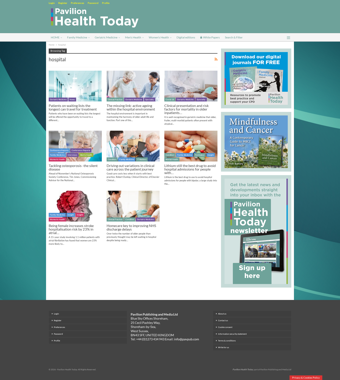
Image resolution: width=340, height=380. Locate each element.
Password (93, 2)
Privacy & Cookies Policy (306, 377)
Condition (112, 159)
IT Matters (141, 159)
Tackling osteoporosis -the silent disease (73, 167)
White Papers (211, 37)
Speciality (149, 99)
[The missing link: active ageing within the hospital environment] (133, 86)
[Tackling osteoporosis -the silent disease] (75, 146)
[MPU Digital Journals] (256, 78)
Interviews (72, 155)
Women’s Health (159, 37)
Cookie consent (225, 327)
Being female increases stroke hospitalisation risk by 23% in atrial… (71, 229)
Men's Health (86, 155)
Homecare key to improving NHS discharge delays (131, 227)
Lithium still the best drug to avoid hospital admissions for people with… (190, 169)
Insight (211, 155)
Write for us (223, 347)
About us (222, 313)
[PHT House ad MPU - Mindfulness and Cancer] (256, 141)
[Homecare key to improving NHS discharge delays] (133, 206)
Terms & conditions (227, 340)
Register (62, 2)
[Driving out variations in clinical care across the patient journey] (133, 146)
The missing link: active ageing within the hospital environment (131, 107)
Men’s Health (133, 37)
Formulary (200, 155)
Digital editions (186, 37)
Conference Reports (59, 150)
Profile (105, 2)
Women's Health (57, 159)
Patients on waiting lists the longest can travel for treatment (73, 107)
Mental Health (172, 159)
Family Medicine (77, 37)
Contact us (223, 320)
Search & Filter (234, 37)
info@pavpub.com (186, 339)
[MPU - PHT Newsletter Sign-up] (256, 231)
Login (52, 2)
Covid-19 (170, 99)
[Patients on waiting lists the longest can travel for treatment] (75, 86)
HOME (55, 37)
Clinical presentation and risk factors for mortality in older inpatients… (186, 109)
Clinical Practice (115, 99)
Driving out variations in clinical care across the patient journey (130, 167)
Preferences (77, 2)
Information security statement (232, 334)
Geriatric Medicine (106, 37)
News (72, 99)
